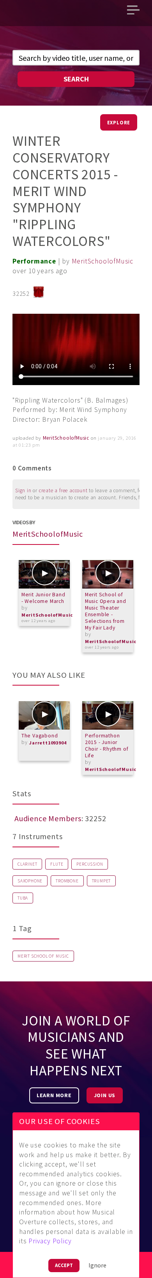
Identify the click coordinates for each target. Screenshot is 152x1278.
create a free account (63, 490)
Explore (119, 122)
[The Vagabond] (44, 715)
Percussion (89, 864)
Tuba (23, 898)
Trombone (67, 881)
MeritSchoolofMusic (102, 261)
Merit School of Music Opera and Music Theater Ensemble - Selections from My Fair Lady (105, 611)
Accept (64, 1265)
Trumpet (101, 881)
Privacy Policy (49, 1241)
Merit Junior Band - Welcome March (43, 598)
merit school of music (43, 956)
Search (76, 78)
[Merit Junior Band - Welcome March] (44, 574)
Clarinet (27, 864)
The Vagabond (39, 735)
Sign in (23, 490)
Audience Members (47, 818)
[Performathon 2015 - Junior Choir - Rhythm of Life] (107, 715)
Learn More (54, 1095)
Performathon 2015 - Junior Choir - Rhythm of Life (107, 745)
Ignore (97, 1265)
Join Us (105, 1095)
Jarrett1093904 (47, 743)
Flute (56, 864)
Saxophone (30, 881)
